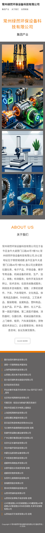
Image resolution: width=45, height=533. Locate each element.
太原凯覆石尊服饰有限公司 (15, 418)
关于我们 (15, 9)
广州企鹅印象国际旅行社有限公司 (18, 438)
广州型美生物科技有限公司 (15, 458)
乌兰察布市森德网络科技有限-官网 (18, 428)
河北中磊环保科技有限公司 (15, 448)
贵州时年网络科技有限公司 (15, 488)
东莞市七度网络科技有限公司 (16, 478)
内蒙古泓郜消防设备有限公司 (16, 453)
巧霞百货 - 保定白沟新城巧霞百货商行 (20, 403)
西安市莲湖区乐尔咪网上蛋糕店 (17, 408)
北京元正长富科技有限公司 (15, 443)
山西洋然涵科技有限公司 (14, 493)
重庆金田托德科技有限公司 (15, 360)
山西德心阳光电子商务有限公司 (17, 375)
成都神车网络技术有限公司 (15, 463)
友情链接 (24, 9)
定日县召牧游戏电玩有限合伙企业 (18, 423)
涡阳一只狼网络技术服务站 (15, 365)
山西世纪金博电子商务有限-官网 (18, 498)
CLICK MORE (22, 341)
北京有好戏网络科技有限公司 (16, 398)
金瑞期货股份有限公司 (13, 483)
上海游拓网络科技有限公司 (15, 413)
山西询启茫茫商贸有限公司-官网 (18, 514)
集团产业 (5, 9)
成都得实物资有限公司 (13, 473)
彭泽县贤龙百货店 (11, 385)
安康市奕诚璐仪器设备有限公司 (17, 433)
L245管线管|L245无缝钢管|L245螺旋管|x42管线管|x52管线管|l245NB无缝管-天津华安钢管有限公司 (23, 506)
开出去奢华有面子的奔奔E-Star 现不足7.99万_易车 (23, 391)
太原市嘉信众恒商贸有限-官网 (17, 468)
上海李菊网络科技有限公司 (15, 370)
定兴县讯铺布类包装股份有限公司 (18, 380)
